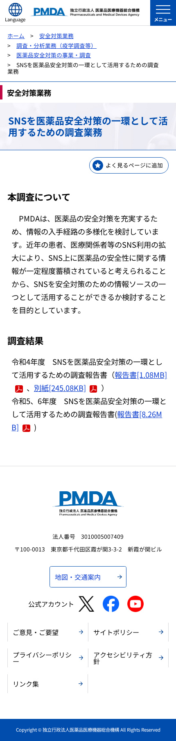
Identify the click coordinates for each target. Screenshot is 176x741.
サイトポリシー (116, 632)
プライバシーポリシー (42, 658)
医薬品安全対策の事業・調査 (53, 55)
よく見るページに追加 (134, 165)
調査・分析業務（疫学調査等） (56, 45)
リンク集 (26, 684)
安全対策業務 (56, 36)
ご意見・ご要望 (36, 632)
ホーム (16, 36)
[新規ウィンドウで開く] (86, 604)
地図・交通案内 (78, 577)
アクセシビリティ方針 (122, 658)
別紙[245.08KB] (60, 387)
